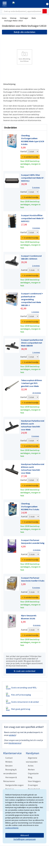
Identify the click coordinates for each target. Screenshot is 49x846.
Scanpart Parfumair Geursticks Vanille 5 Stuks (32, 579)
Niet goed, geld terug (20, 709)
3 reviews (36, 228)
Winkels (8, 761)
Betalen (9, 765)
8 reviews (36, 587)
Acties (30, 765)
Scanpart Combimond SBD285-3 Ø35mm (31, 257)
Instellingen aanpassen (24, 839)
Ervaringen (33, 785)
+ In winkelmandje (30, 156)
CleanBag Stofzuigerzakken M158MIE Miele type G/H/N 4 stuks (32, 139)
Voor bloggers (34, 781)
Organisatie (33, 773)
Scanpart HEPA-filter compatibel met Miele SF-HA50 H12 (32, 178)
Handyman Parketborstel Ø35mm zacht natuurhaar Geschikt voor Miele (32, 425)
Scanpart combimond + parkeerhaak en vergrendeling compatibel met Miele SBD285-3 (32, 299)
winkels (12, 735)
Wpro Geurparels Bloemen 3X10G (28, 617)
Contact (9, 758)
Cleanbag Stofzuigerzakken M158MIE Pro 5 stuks (30, 506)
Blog (30, 777)
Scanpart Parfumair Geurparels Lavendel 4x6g (32, 541)
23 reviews (36, 393)
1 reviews (35, 312)
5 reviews (36, 187)
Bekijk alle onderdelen (24, 32)
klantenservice (14, 743)
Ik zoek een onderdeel (24, 671)
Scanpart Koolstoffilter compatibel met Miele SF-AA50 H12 (32, 218)
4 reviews (37, 625)
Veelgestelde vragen (14, 785)
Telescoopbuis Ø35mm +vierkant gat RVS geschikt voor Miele (31, 383)
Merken (31, 769)
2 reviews (36, 265)
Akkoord (24, 835)
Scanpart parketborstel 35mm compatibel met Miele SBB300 (32, 343)
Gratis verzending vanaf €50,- (24, 687)
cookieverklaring (11, 828)
